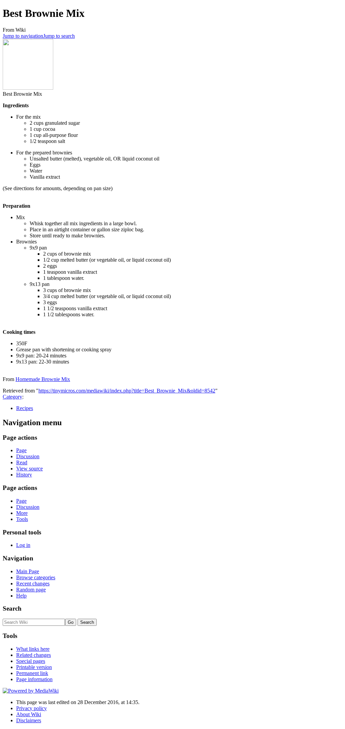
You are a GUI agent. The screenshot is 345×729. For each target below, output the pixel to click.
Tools (22, 519)
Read (21, 462)
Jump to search (59, 36)
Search (12, 608)
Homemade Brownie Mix (42, 379)
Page (21, 450)
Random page (31, 589)
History (24, 474)
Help (21, 596)
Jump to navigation (23, 36)
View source (29, 468)
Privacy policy (31, 708)
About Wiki (28, 714)
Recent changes (33, 583)
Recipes (24, 408)
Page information (34, 679)
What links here (33, 649)
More (22, 513)
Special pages (30, 661)
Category (12, 397)
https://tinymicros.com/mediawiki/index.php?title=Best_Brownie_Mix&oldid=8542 (126, 390)
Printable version (34, 667)
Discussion (27, 456)
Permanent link (32, 673)
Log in (23, 545)
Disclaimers (28, 720)
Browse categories (35, 577)
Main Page (27, 571)
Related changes (33, 655)
